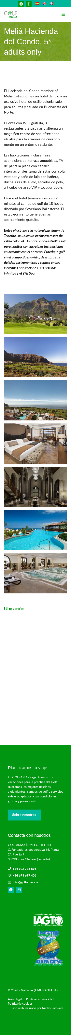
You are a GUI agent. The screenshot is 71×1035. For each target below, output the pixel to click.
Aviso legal (15, 999)
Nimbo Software (52, 1008)
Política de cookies (20, 1003)
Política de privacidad (39, 999)
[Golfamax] (10, 14)
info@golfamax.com (26, 882)
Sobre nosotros (24, 815)
